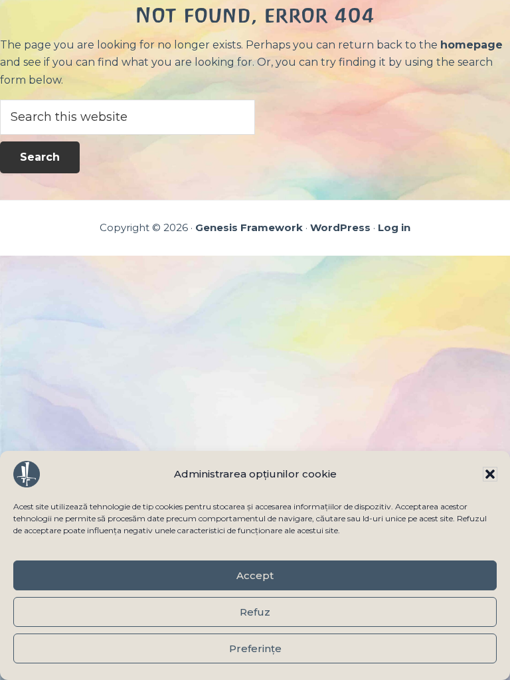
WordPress (340, 227)
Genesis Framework (249, 227)
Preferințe (255, 648)
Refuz (255, 612)
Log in (394, 227)
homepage (471, 45)
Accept (255, 575)
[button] (490, 474)
